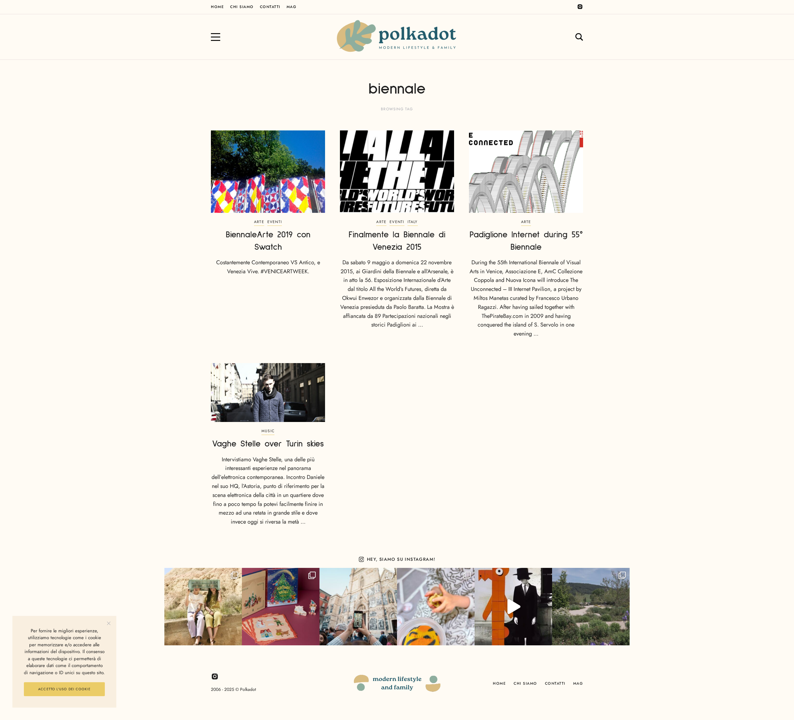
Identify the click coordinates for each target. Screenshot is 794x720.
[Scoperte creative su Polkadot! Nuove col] (358, 606)
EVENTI (274, 222)
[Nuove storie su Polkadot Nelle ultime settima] (203, 606)
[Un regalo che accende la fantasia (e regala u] (436, 606)
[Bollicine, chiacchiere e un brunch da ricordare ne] (591, 606)
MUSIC (267, 431)
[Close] (108, 623)
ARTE (259, 222)
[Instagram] (580, 7)
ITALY (413, 222)
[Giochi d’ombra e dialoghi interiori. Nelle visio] (513, 606)
